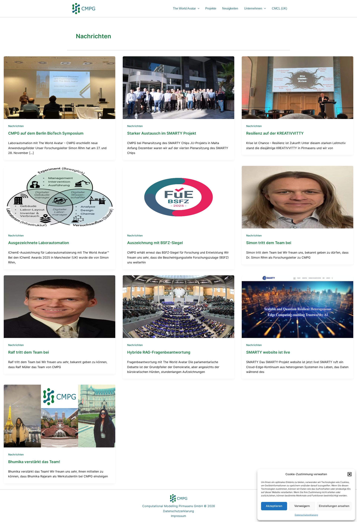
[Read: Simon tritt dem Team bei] (297, 197)
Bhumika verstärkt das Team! (34, 462)
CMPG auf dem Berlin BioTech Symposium (45, 133)
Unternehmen (253, 8)
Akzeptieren (274, 506)
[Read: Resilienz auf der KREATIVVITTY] (297, 87)
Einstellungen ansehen (334, 506)
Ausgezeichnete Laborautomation (38, 243)
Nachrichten (16, 126)
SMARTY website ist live (268, 352)
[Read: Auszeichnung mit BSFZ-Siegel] (178, 197)
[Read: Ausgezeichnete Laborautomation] (59, 197)
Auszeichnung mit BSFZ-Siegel (155, 243)
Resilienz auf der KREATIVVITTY (275, 133)
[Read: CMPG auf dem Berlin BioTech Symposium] (59, 87)
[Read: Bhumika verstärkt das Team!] (59, 416)
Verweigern (302, 506)
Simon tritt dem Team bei (268, 243)
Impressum (178, 516)
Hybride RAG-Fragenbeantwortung (158, 352)
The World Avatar (184, 8)
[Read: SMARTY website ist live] (297, 306)
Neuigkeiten (230, 8)
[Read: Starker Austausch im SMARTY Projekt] (178, 87)
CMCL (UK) (279, 8)
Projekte (210, 8)
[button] (349, 474)
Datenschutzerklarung (306, 514)
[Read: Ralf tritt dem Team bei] (59, 306)
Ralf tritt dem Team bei (28, 352)
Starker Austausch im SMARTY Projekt (161, 133)
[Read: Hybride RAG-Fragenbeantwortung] (178, 306)
